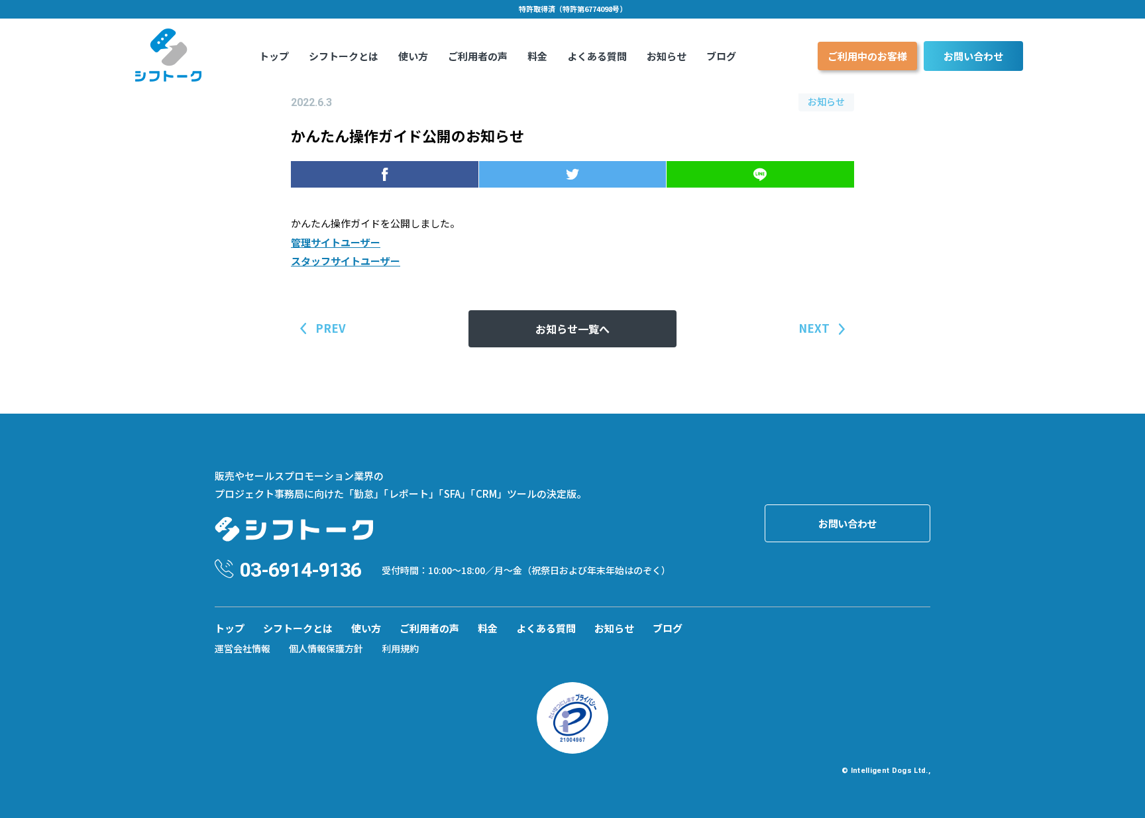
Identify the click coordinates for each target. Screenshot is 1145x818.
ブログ (721, 56)
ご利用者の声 (478, 56)
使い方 (413, 56)
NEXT (814, 328)
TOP (1113, 794)
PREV (330, 328)
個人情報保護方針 (326, 648)
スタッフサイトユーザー (345, 261)
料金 (537, 56)
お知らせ (666, 56)
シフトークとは (343, 56)
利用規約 (400, 648)
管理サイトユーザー (335, 242)
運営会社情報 (242, 648)
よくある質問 (597, 56)
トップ (274, 56)
